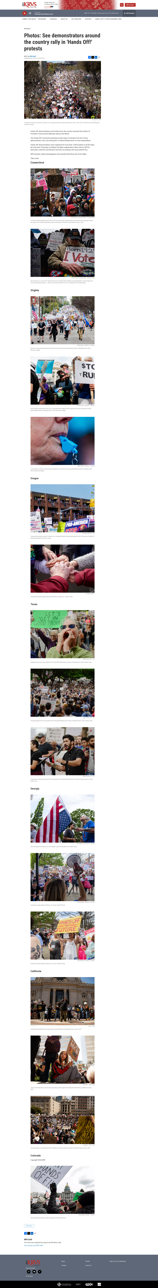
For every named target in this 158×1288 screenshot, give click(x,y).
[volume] (30, 13)
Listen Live (88, 1265)
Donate (131, 5)
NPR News (27, 29)
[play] (24, 13)
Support (88, 19)
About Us (64, 19)
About (63, 1261)
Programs (42, 19)
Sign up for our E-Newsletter (118, 1261)
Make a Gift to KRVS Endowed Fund (108, 19)
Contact (63, 1265)
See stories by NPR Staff (33, 1245)
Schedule (53, 19)
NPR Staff (33, 56)
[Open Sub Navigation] (47, 19)
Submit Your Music (29, 19)
